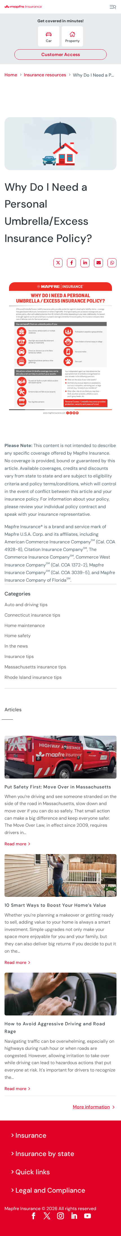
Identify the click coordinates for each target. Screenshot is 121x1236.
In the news (16, 646)
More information (91, 1107)
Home (11, 75)
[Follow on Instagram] (60, 1216)
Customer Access (60, 54)
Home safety (18, 636)
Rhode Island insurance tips (33, 677)
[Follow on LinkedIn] (74, 1216)
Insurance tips (19, 656)
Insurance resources (45, 75)
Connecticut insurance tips (32, 615)
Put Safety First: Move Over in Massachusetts (58, 787)
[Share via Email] (98, 262)
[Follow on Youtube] (87, 1216)
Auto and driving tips (26, 605)
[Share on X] (57, 262)
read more (15, 844)
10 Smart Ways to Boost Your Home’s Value (55, 905)
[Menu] (113, 7)
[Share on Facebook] (71, 262)
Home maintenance (25, 625)
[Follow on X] (47, 1216)
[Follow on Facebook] (33, 1216)
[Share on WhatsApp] (111, 262)
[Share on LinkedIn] (84, 262)
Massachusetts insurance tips (35, 667)
